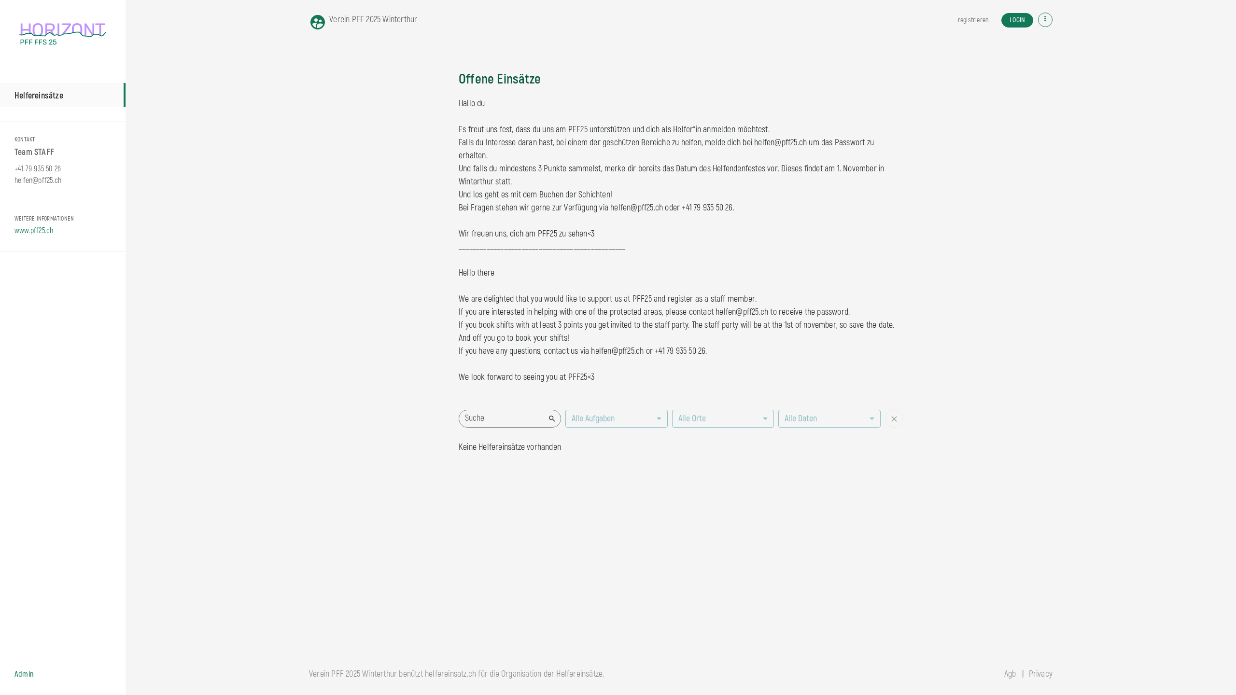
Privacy (1041, 674)
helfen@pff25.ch (37, 180)
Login (1017, 20)
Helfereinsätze (38, 95)
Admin (24, 674)
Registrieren (973, 20)
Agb (1010, 674)
